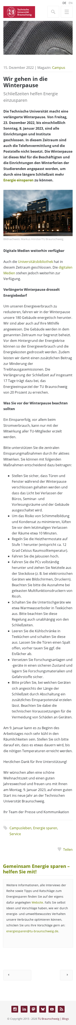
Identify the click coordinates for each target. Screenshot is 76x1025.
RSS (61, 1009)
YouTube (52, 1009)
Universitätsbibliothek (35, 261)
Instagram (14, 1009)
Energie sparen (45, 828)
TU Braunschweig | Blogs (53, 1019)
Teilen (68, 849)
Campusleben (20, 828)
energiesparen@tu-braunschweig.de (32, 931)
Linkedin (24, 1009)
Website (37, 902)
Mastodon (33, 1009)
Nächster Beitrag (66, 975)
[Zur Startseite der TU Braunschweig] (19, 12)
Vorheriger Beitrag (17, 975)
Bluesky (42, 1009)
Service (15, 834)
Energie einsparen (18, 180)
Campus (58, 67)
